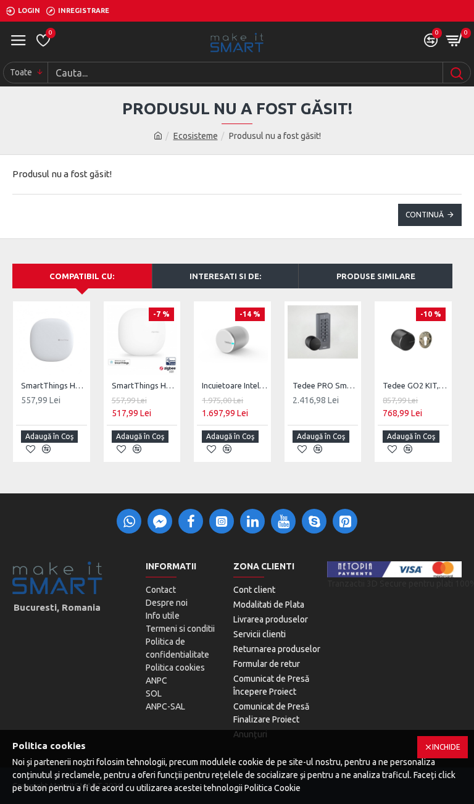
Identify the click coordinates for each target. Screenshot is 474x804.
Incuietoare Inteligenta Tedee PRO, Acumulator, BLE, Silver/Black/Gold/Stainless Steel (235, 385)
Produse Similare (375, 276)
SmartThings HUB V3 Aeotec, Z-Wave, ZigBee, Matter (145, 385)
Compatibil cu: (81, 276)
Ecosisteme (195, 136)
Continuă (424, 215)
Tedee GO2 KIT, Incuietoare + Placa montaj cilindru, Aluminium (416, 385)
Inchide (446, 747)
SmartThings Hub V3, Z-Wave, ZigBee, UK (54, 385)
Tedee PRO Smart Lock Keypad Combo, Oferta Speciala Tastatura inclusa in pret (326, 385)
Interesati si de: (225, 276)
